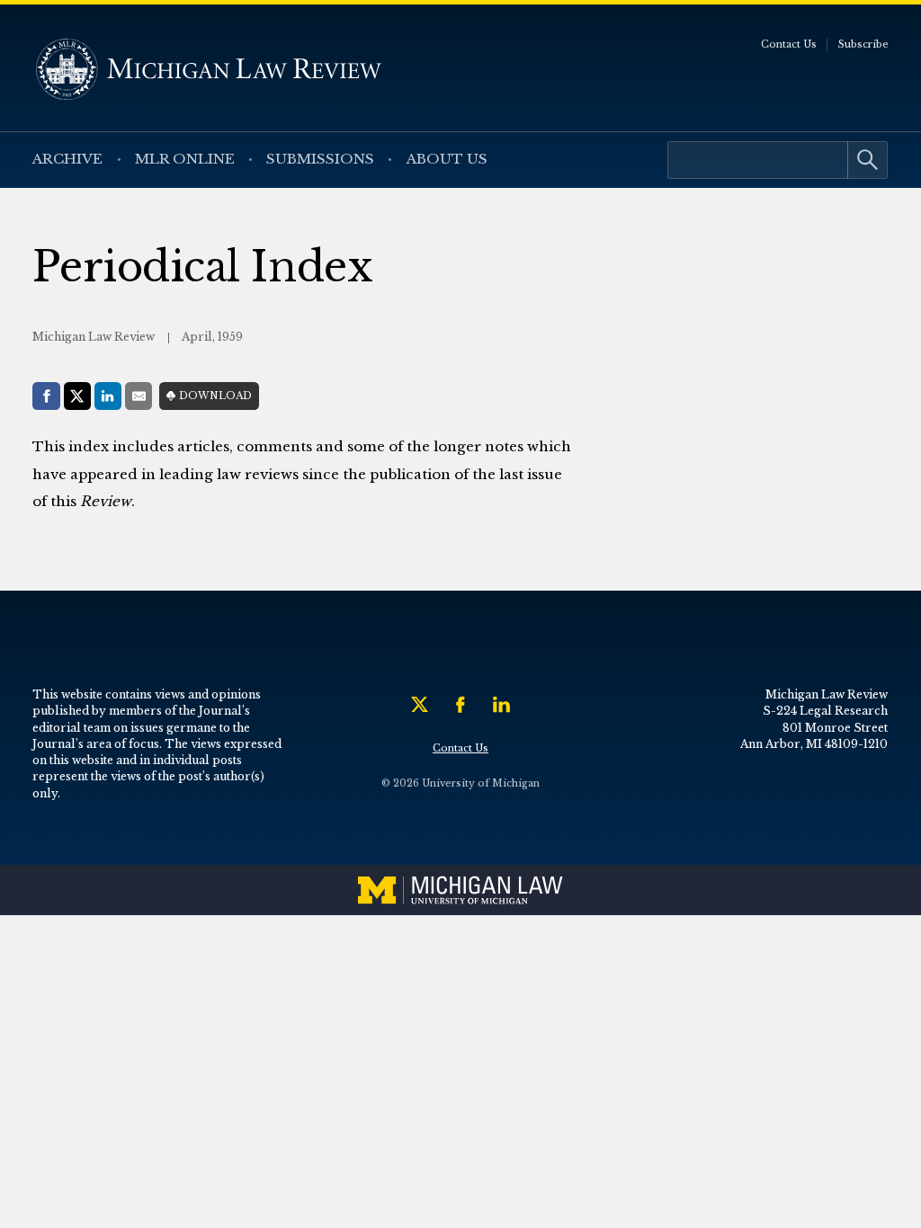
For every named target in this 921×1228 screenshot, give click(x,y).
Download (215, 396)
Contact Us (789, 44)
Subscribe (863, 44)
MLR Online (185, 158)
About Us (447, 158)
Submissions (320, 158)
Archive (67, 158)
